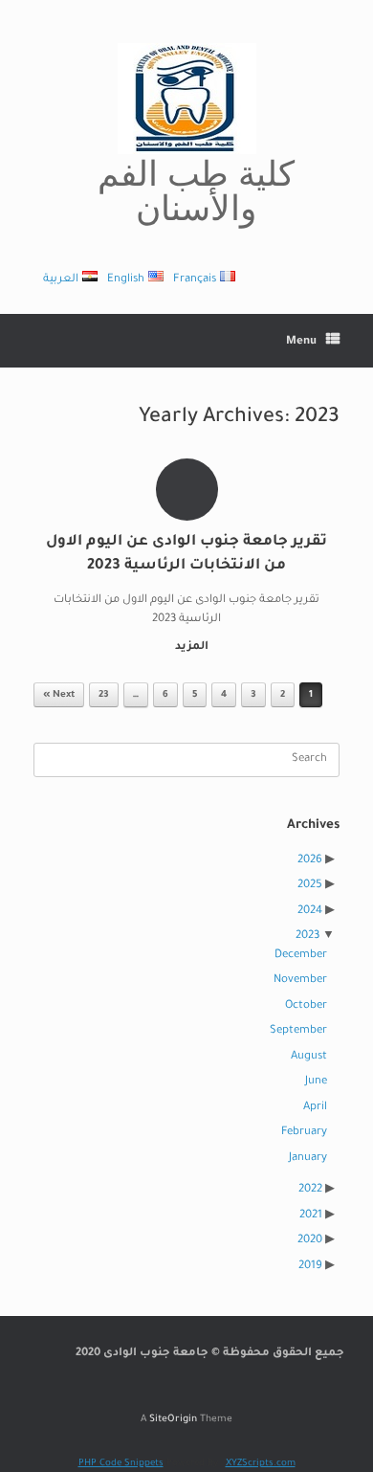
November (300, 980)
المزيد (190, 647)
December (300, 955)
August (309, 1057)
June (316, 1082)
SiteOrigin (173, 1420)
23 (104, 695)
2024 (309, 911)
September (298, 1031)
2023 (307, 936)
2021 (310, 1216)
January (308, 1158)
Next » (59, 695)
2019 (310, 1266)
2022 (310, 1190)
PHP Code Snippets (121, 1464)
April (315, 1108)
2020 (309, 1241)
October (306, 1006)
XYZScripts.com (261, 1464)
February (304, 1132)
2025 (309, 886)
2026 (309, 861)
